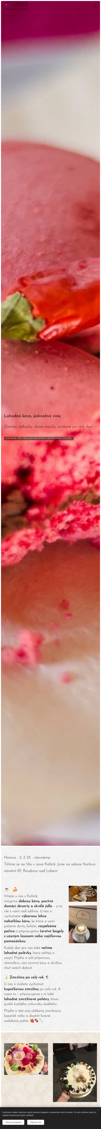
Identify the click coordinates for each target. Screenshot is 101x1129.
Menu (94, 5)
